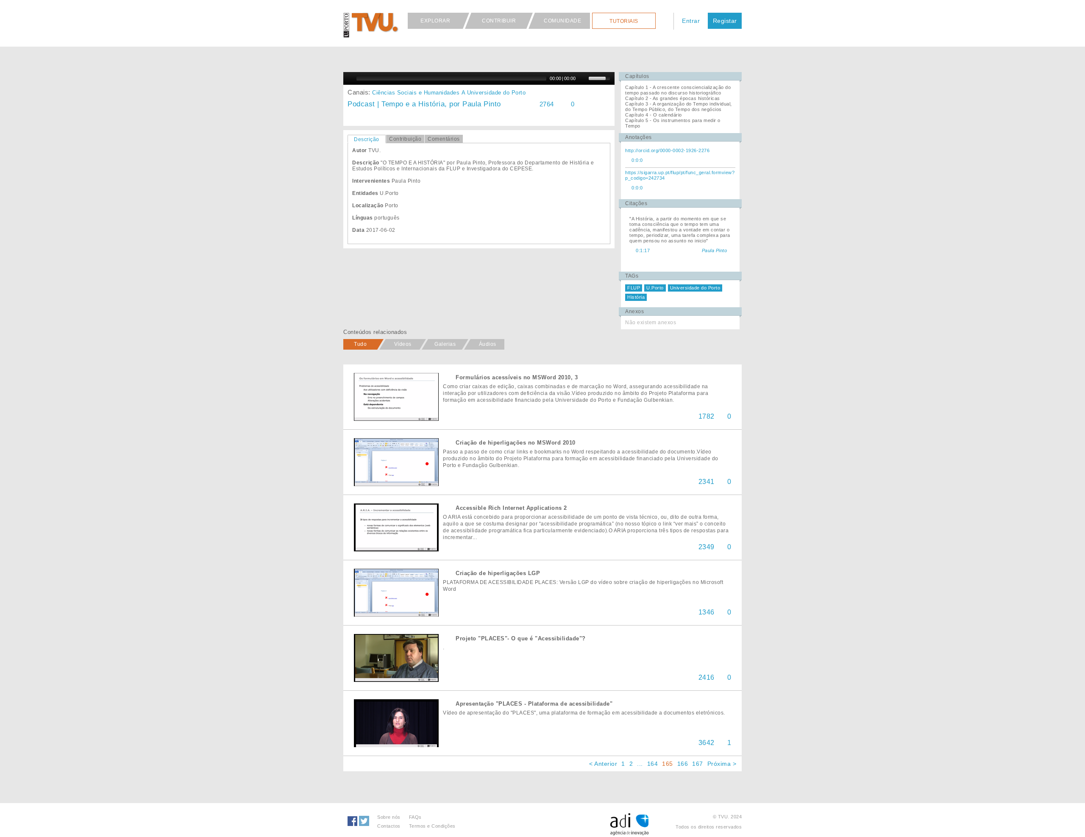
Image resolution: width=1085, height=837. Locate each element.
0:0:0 (637, 160)
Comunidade (562, 21)
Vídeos (403, 344)
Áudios (487, 344)
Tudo (360, 344)
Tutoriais (623, 21)
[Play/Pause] (348, 78)
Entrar (691, 20)
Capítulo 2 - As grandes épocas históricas (672, 98)
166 (682, 763)
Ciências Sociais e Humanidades (415, 92)
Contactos (389, 826)
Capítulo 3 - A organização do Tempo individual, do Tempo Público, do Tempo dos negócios (678, 106)
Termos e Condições (432, 826)
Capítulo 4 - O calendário (653, 114)
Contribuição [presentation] (405, 139)
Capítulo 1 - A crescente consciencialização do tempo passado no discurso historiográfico (678, 90)
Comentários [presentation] (444, 139)
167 (697, 763)
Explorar (435, 21)
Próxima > (722, 763)
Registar (725, 20)
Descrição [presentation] (366, 139)
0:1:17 (643, 250)
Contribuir (499, 21)
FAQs (415, 817)
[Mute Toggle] (583, 78)
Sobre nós (389, 817)
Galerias (445, 344)
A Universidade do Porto (494, 92)
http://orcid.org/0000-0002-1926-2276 (667, 150)
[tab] (367, 139)
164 (652, 763)
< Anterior (603, 763)
